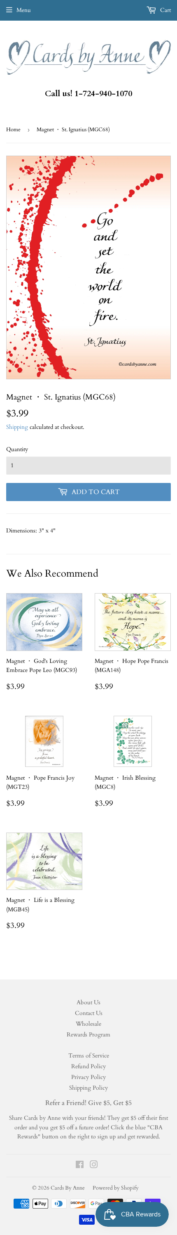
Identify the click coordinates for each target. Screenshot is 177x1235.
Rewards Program (88, 1035)
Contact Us (88, 1013)
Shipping (17, 427)
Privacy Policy (88, 1077)
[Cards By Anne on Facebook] (79, 1166)
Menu (23, 10)
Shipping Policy (88, 1088)
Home (13, 129)
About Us (88, 1002)
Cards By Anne (68, 1188)
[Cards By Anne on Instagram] (94, 1166)
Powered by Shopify (116, 1188)
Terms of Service (88, 1056)
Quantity (17, 449)
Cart (164, 10)
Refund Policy (88, 1066)
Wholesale (88, 1024)
